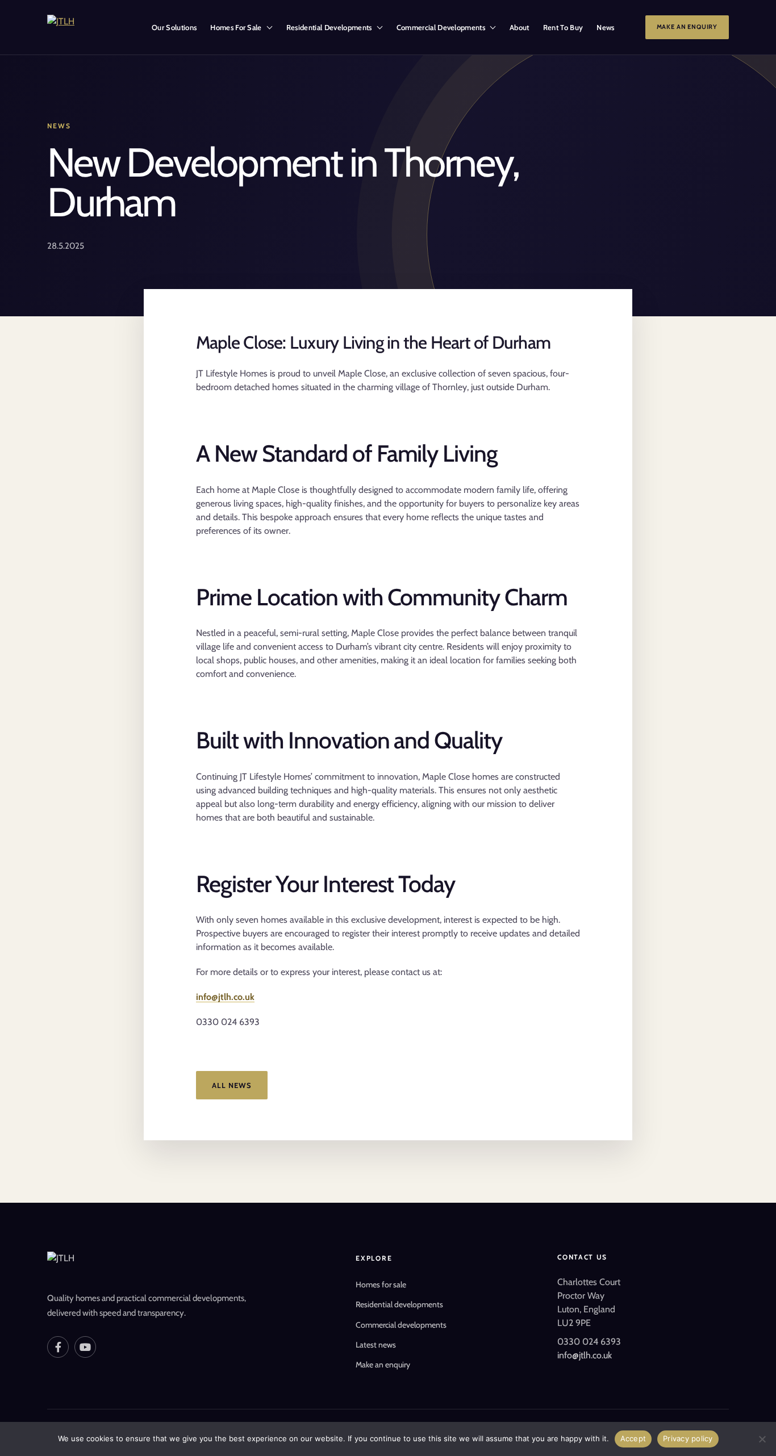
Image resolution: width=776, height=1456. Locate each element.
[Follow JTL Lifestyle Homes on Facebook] (58, 1347)
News (605, 27)
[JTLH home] (90, 27)
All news (232, 1085)
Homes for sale (381, 1284)
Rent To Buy (563, 27)
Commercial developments (401, 1325)
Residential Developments (329, 27)
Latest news (376, 1345)
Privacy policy (688, 1438)
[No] (761, 1439)
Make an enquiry (687, 27)
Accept (633, 1438)
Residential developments (399, 1304)
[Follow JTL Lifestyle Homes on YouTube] (85, 1347)
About (519, 27)
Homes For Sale (236, 27)
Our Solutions (174, 27)
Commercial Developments (441, 27)
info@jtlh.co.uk (225, 996)
